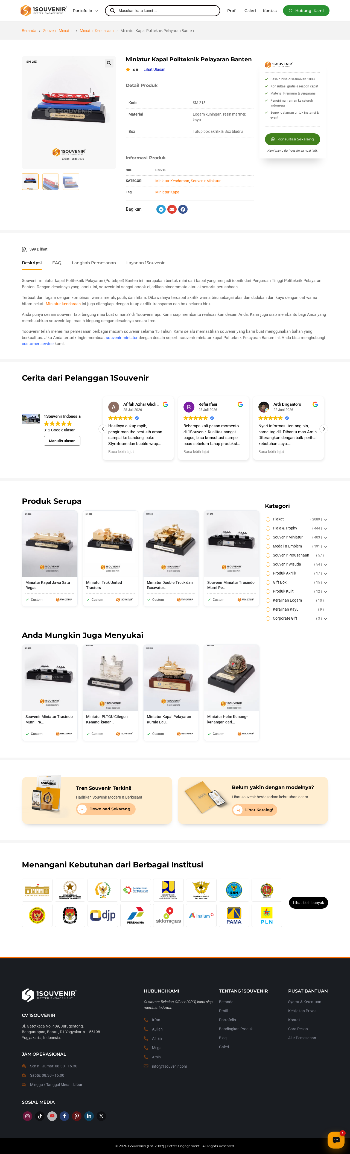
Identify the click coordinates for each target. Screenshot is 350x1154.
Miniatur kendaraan (63, 303)
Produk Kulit (297, 591)
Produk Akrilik (297, 573)
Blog (223, 1038)
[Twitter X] (101, 1116)
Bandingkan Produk (236, 1029)
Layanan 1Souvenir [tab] (145, 262)
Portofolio (82, 10)
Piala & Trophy (297, 528)
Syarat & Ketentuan (304, 1002)
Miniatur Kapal (167, 192)
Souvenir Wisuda (297, 564)
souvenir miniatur (122, 337)
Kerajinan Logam (298, 600)
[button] (306, 10)
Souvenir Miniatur (58, 30)
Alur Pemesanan (302, 1038)
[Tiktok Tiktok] (40, 1116)
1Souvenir (135, 1146)
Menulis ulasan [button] (62, 441)
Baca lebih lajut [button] (121, 451)
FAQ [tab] (57, 262)
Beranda (29, 30)
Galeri (224, 1047)
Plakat (297, 519)
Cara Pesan (298, 1029)
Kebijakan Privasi (302, 1011)
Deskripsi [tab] (32, 262)
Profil (223, 1011)
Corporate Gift (297, 618)
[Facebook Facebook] (64, 1116)
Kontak (294, 1020)
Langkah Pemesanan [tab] (94, 262)
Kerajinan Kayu (298, 609)
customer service (38, 343)
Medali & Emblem (297, 546)
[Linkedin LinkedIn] (89, 1116)
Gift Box (297, 582)
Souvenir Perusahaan (298, 555)
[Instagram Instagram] (27, 1116)
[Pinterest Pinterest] (76, 1116)
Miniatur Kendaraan (97, 30)
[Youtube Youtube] (52, 1116)
